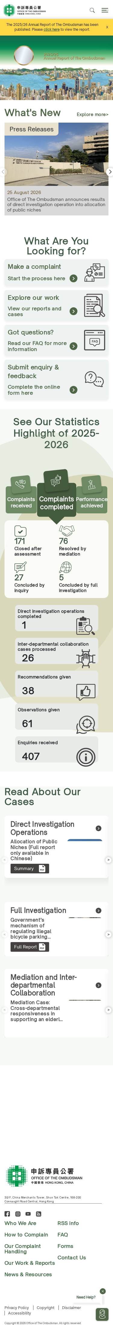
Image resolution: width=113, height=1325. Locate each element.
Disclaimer (71, 1307)
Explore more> (92, 114)
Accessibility (19, 1313)
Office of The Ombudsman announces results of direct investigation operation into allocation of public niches (56, 204)
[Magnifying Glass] (92, 10)
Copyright (45, 1307)
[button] (110, 68)
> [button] (109, 860)
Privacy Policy (17, 1307)
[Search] (104, 10)
